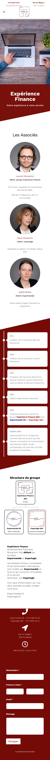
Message (10, 714)
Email (9, 699)
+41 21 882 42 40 (14, 3)
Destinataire (13, 670)
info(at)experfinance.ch (14, 5)
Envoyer (13, 741)
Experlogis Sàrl (36, 420)
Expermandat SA (18, 420)
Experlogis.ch (14, 596)
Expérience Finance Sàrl (28, 417)
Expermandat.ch (15, 593)
